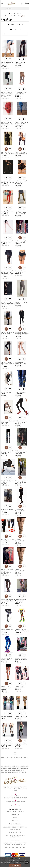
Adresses (15, 820)
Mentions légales (15, 829)
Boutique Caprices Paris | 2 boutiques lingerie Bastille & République (15, 843)
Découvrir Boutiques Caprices (15, 847)
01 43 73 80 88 (15, 805)
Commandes (15, 814)
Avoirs (15, 817)
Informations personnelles (15, 811)
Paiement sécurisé (15, 832)
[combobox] (15, 8)
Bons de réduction (15, 823)
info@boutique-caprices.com (15, 801)
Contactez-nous (15, 840)
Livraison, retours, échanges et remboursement (15, 836)
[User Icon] (22, 4)
